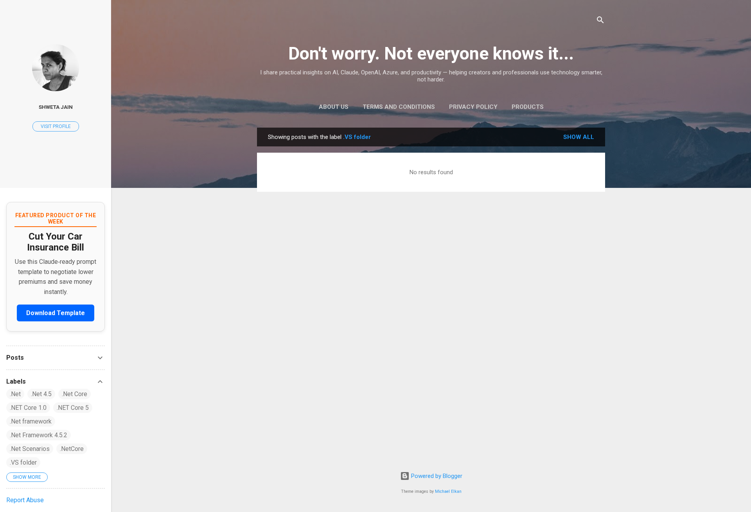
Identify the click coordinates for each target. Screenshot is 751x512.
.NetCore (72, 449)
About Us (334, 106)
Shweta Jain (56, 107)
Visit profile (56, 126)
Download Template (55, 313)
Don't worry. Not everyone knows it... (431, 53)
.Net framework (31, 421)
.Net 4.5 (41, 394)
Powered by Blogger (436, 476)
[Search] (600, 21)
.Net (15, 394)
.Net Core (74, 394)
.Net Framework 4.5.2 (38, 435)
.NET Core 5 (73, 407)
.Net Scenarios (30, 449)
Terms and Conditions (399, 106)
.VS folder (23, 462)
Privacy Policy (473, 106)
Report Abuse (25, 500)
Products (528, 106)
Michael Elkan (448, 491)
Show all (578, 137)
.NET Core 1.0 (28, 407)
